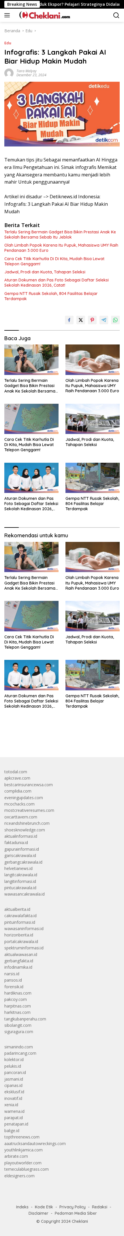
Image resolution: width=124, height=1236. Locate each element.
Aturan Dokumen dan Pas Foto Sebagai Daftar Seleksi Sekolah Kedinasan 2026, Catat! (56, 282)
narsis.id (11, 973)
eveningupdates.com (23, 797)
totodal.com (15, 771)
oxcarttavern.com (20, 817)
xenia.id (11, 1104)
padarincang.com (20, 1053)
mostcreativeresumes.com (29, 810)
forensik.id (13, 986)
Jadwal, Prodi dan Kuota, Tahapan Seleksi (44, 272)
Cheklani (80, 1221)
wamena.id (14, 1111)
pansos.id (13, 980)
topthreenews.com (22, 1137)
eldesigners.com (19, 1175)
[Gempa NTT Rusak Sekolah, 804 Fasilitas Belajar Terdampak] (92, 478)
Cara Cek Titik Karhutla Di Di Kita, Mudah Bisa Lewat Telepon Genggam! (54, 261)
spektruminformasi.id (24, 948)
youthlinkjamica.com (23, 1150)
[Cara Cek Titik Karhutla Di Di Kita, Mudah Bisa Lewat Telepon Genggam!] (31, 419)
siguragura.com (18, 1031)
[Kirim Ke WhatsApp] (115, 320)
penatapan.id (16, 1124)
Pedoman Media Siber (76, 1213)
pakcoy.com (15, 999)
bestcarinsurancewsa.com (28, 784)
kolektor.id (14, 1059)
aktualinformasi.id (20, 836)
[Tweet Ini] (80, 320)
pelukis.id (12, 1066)
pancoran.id (15, 1072)
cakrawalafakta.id (20, 915)
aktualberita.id (17, 909)
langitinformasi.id (20, 881)
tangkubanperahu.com (25, 1019)
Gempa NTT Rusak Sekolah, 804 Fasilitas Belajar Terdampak (51, 296)
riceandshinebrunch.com (27, 823)
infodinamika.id (18, 967)
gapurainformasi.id (21, 849)
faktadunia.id (16, 842)
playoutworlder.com (23, 1162)
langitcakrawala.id (20, 874)
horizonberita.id (18, 935)
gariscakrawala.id (20, 855)
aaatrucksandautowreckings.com (35, 1143)
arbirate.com (16, 1156)
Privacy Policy (72, 1207)
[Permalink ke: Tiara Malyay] (9, 72)
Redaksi (99, 1207)
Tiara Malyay (26, 70)
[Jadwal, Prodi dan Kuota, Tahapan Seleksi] (92, 419)
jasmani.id (13, 1079)
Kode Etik (44, 1207)
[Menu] (8, 15)
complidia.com (17, 791)
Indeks (22, 1207)
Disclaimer (38, 1213)
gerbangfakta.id (18, 960)
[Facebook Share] (69, 320)
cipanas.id (13, 1085)
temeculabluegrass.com (26, 1169)
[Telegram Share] (103, 320)
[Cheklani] (43, 15)
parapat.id (13, 1117)
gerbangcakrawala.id (23, 862)
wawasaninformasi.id (24, 928)
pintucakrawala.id (20, 887)
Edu (7, 42)
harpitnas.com (17, 1006)
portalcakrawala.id (21, 941)
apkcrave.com (17, 778)
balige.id (11, 1130)
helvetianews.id (18, 868)
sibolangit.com (17, 1025)
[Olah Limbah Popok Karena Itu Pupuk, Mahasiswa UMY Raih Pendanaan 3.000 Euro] (92, 359)
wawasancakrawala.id (24, 894)
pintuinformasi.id (19, 922)
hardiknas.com (17, 993)
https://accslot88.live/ (24, 739)
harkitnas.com (17, 1012)
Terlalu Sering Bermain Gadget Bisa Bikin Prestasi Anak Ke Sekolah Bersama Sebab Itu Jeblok (60, 234)
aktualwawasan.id (20, 954)
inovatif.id (13, 1098)
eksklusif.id (14, 1091)
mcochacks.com (19, 804)
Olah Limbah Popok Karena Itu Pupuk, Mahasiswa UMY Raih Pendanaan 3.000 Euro (61, 248)
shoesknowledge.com (24, 830)
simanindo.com (18, 1047)
